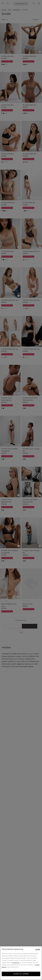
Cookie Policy (16, 962)
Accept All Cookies (21, 974)
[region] (21, 963)
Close (37, 949)
